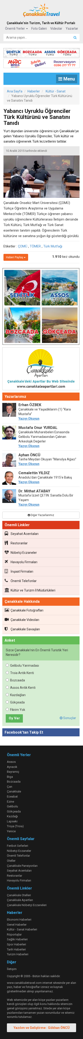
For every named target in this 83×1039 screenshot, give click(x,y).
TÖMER (35, 246)
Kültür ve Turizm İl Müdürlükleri (33, 590)
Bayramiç (13, 771)
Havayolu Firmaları (24, 562)
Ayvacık (12, 767)
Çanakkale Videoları (25, 620)
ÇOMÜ (22, 246)
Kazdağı (12, 816)
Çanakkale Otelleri (19, 895)
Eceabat (12, 796)
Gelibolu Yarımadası (24, 665)
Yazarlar (72, 28)
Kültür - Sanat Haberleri (22, 929)
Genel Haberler (17, 924)
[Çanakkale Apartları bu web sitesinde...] (41, 369)
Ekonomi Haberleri (19, 919)
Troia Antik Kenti (22, 673)
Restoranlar (19, 543)
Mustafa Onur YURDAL (37, 427)
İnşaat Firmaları (22, 571)
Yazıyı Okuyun (28, 418)
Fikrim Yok (17, 710)
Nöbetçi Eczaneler (24, 552)
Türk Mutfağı (52, 246)
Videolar (56, 28)
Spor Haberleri (16, 944)
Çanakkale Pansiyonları (22, 865)
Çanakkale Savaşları (25, 629)
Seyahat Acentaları (25, 534)
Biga (10, 776)
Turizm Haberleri (17, 954)
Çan (9, 786)
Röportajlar (14, 934)
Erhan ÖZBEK (29, 405)
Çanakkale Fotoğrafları (27, 610)
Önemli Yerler (15, 28)
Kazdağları (18, 695)
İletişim (12, 969)
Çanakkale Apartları (20, 900)
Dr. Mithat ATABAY (34, 491)
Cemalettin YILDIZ (34, 473)
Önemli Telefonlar (24, 581)
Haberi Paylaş (15, 257)
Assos (11, 761)
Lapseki (12, 821)
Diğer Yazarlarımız (42, 515)
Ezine (10, 801)
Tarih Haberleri (16, 949)
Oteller (11, 860)
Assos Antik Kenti (23, 687)
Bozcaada (17, 680)
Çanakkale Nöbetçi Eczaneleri (27, 905)
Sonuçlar (69, 718)
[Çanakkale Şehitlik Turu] (41, 52)
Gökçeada (17, 702)
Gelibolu (12, 806)
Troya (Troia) (15, 826)
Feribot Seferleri (17, 845)
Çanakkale (14, 791)
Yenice (11, 831)
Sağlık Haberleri (17, 939)
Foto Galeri (39, 28)
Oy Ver (14, 718)
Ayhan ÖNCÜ (29, 455)
